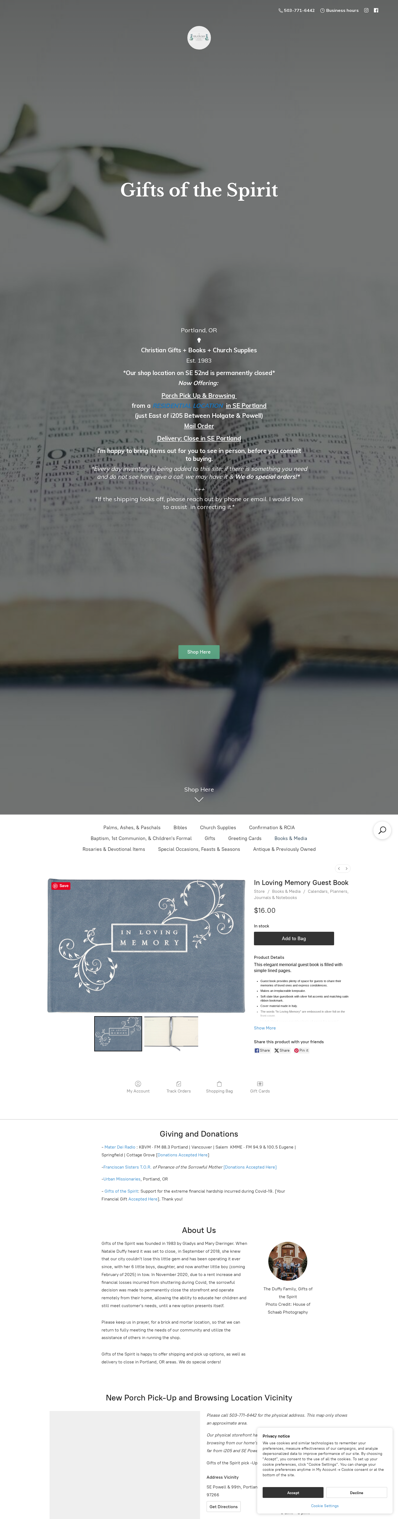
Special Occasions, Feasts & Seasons (199, 849)
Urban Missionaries (122, 1179)
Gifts (210, 838)
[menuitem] (339, 868)
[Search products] (382, 830)
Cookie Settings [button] (325, 1506)
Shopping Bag (219, 1091)
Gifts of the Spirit (121, 1191)
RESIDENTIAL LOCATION (187, 405)
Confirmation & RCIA (272, 828)
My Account (138, 1091)
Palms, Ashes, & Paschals (132, 828)
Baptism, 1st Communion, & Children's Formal (141, 838)
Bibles (180, 828)
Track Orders (179, 1091)
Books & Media (291, 838)
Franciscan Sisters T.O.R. (127, 1167)
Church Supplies (218, 828)
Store (259, 891)
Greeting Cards (245, 838)
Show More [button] (265, 1028)
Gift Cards (260, 1091)
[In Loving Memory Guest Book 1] (171, 1033)
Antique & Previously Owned (284, 849)
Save (64, 885)
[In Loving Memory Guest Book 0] (118, 1033)
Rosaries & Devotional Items (114, 849)
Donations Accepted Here (183, 1154)
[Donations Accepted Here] (250, 1167)
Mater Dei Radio (120, 1147)
